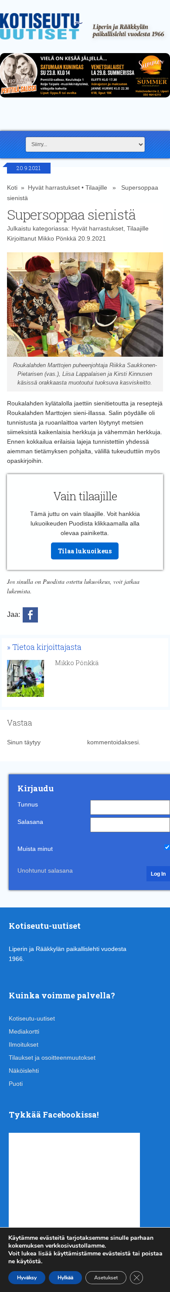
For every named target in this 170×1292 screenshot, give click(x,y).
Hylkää (65, 1277)
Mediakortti (24, 1031)
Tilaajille (96, 187)
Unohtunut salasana (45, 870)
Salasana (30, 821)
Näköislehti (24, 1070)
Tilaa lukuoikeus (85, 551)
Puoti (16, 1083)
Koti (12, 187)
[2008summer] (85, 99)
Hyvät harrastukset (54, 187)
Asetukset (106, 1277)
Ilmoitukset (23, 1044)
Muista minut (35, 848)
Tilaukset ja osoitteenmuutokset (52, 1057)
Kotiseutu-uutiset (32, 1018)
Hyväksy (27, 1277)
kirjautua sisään (63, 742)
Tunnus (27, 804)
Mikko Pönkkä (57, 238)
